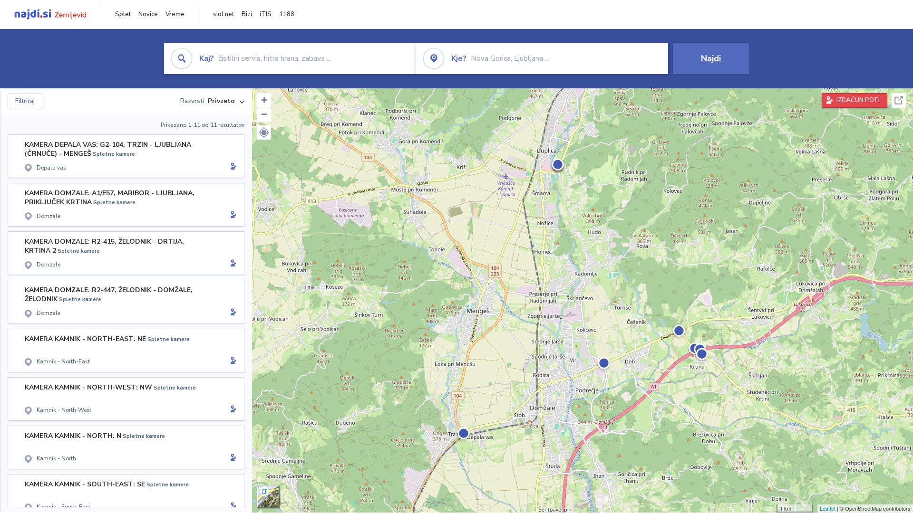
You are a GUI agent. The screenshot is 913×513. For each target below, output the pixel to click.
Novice (148, 14)
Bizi (247, 14)
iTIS (266, 14)
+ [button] (264, 100)
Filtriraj (25, 101)
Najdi (711, 58)
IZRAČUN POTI (858, 100)
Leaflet (827, 508)
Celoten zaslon (899, 100)
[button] (264, 132)
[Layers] (268, 496)
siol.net (223, 14)
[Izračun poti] (231, 167)
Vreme (175, 14)
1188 (286, 14)
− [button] (264, 114)
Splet (123, 14)
